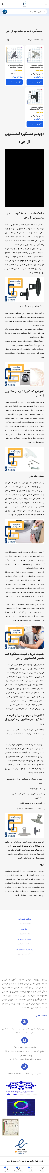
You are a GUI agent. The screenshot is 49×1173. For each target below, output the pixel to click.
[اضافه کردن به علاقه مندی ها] (30, 50)
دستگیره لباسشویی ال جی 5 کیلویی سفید (36, 66)
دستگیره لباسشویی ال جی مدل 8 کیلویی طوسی (15, 67)
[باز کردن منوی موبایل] (45, 4)
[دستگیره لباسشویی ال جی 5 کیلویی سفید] (35, 55)
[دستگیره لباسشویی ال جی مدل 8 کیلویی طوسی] (14, 55)
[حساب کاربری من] (3, 4)
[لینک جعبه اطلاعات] (24, 922)
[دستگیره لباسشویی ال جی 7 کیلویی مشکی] (35, 97)
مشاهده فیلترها (34, 40)
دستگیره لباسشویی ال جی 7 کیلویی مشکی (36, 108)
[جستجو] (4, 11)
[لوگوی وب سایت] (24, 3)
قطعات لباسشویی (12, 871)
